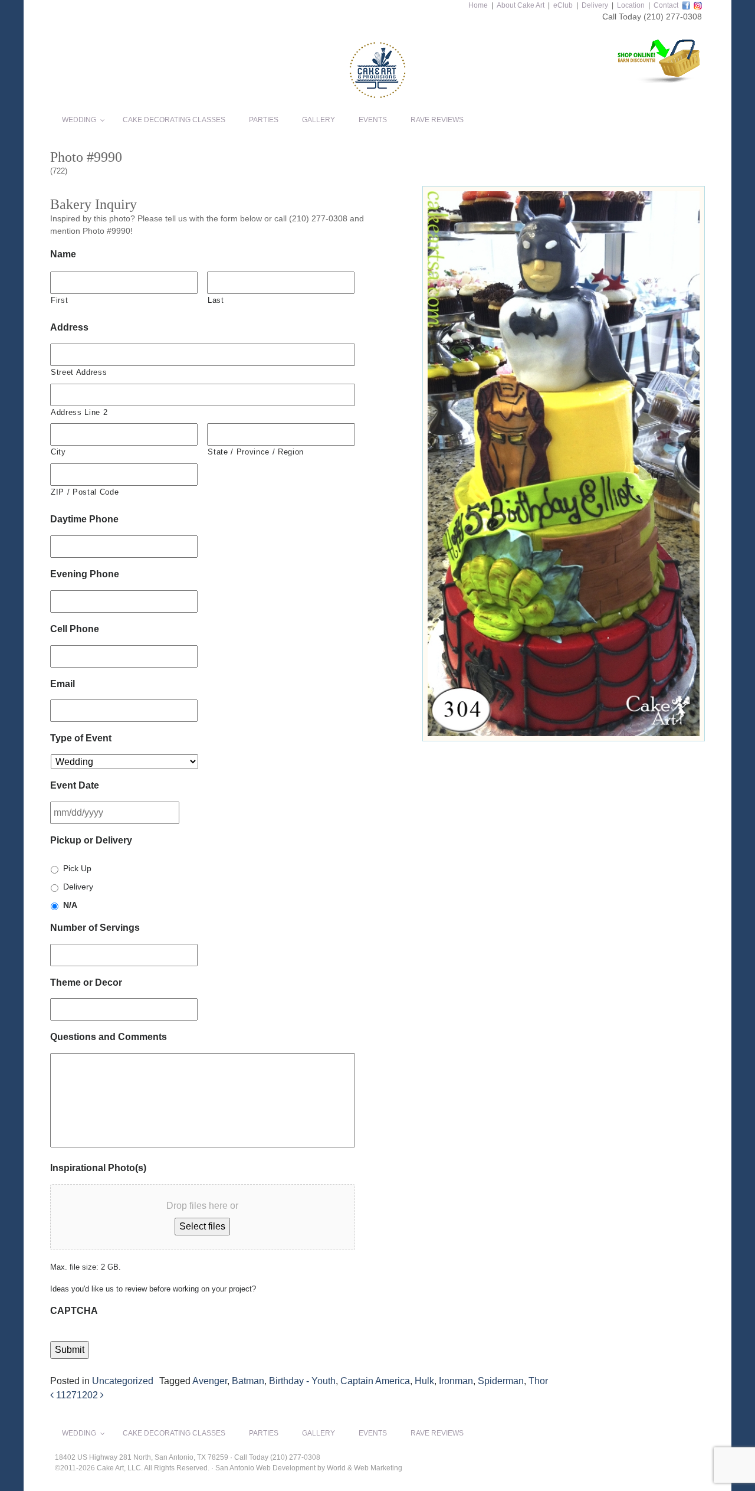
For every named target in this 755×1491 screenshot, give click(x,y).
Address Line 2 (79, 412)
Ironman (456, 1381)
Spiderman (501, 1381)
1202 (88, 1395)
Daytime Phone (84, 519)
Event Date (74, 785)
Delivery (595, 5)
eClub (563, 5)
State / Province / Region (256, 451)
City (58, 451)
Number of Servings (95, 928)
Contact (666, 5)
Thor (538, 1381)
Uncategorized (122, 1381)
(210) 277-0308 (673, 16)
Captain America (375, 1381)
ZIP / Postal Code (85, 492)
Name (63, 254)
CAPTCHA (74, 1311)
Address (69, 327)
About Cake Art (520, 5)
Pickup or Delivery (91, 840)
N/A (70, 905)
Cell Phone (74, 629)
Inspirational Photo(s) (98, 1168)
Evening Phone (84, 574)
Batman (248, 1381)
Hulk (424, 1381)
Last (216, 300)
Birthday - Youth (302, 1381)
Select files (202, 1226)
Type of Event (80, 738)
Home (478, 5)
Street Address (79, 372)
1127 (65, 1395)
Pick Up (77, 868)
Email (62, 684)
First (59, 300)
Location (631, 5)
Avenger (209, 1381)
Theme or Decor (86, 982)
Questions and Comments (108, 1037)
